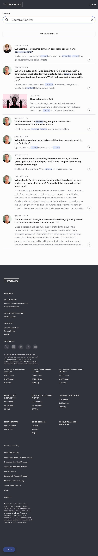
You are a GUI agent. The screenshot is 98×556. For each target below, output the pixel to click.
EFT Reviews (36, 405)
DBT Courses (9, 375)
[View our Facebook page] (13, 346)
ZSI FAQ (62, 407)
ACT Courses (64, 375)
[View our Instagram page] (28, 346)
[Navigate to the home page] (14, 4)
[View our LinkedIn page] (20, 346)
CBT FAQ (35, 383)
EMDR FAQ (8, 429)
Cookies (7, 334)
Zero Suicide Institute (12, 485)
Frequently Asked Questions (67, 423)
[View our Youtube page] (35, 346)
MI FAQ (7, 409)
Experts (7, 497)
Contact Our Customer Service (16, 303)
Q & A (6, 490)
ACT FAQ (62, 383)
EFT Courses (36, 402)
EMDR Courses (10, 426)
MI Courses (8, 402)
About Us (8, 293)
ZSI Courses (63, 399)
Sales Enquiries (10, 317)
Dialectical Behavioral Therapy (15, 370)
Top (7, 550)
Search (6, 13)
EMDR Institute (11, 422)
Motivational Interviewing (10, 397)
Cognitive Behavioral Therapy (42, 370)
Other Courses (39, 422)
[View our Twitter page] (6, 346)
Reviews (35, 429)
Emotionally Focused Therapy (42, 397)
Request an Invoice (11, 307)
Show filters (47, 33)
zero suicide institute (69, 396)
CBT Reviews (37, 379)
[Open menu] (4, 4)
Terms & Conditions (11, 328)
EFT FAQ (35, 409)
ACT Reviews (64, 379)
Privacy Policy (9, 331)
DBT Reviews (9, 379)
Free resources (11, 452)
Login (93, 4)
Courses (35, 426)
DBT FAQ (7, 383)
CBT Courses (37, 375)
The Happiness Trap (11, 446)
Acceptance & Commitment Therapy (71, 370)
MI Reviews (8, 405)
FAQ (33, 433)
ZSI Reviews (64, 403)
